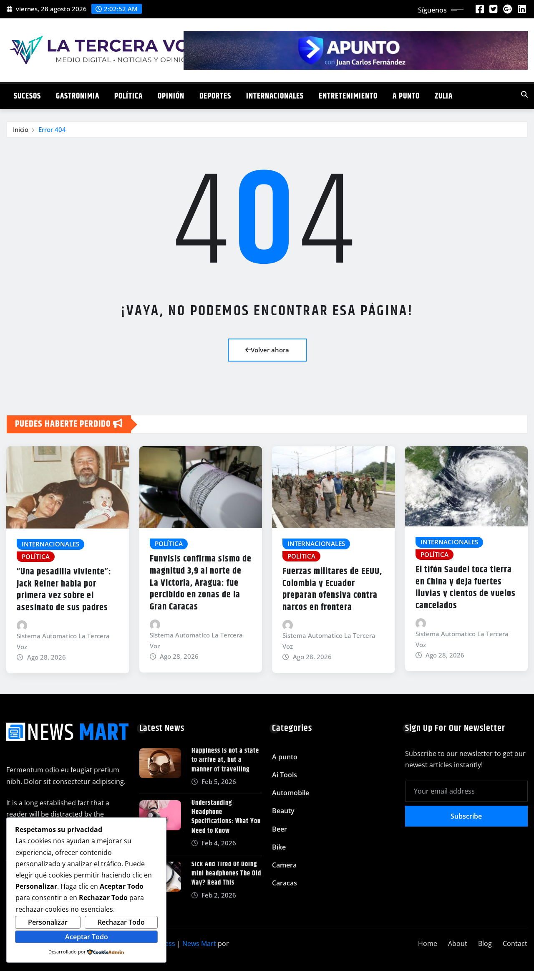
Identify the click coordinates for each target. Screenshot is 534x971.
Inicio (20, 129)
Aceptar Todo (86, 936)
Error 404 (52, 129)
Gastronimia (77, 96)
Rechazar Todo (121, 922)
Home (427, 943)
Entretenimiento (348, 96)
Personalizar (48, 922)
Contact (515, 943)
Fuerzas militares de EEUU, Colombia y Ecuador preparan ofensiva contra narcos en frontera (332, 589)
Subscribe (466, 816)
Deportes (215, 96)
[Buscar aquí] (524, 94)
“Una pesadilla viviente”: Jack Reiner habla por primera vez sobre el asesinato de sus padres (64, 590)
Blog (485, 943)
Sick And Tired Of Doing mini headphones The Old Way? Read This (226, 873)
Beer (279, 829)
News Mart (199, 943)
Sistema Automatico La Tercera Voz (63, 641)
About (457, 943)
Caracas (284, 883)
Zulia (444, 96)
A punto (406, 96)
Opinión (171, 96)
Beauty (283, 810)
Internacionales (275, 96)
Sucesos (27, 96)
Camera (284, 865)
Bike (279, 847)
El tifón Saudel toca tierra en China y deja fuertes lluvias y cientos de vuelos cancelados (466, 588)
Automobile (290, 792)
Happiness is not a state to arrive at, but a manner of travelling (225, 760)
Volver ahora (270, 350)
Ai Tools (284, 774)
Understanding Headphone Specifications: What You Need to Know (226, 817)
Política (128, 96)
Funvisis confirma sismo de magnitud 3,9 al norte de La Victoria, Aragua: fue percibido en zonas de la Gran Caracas (201, 583)
